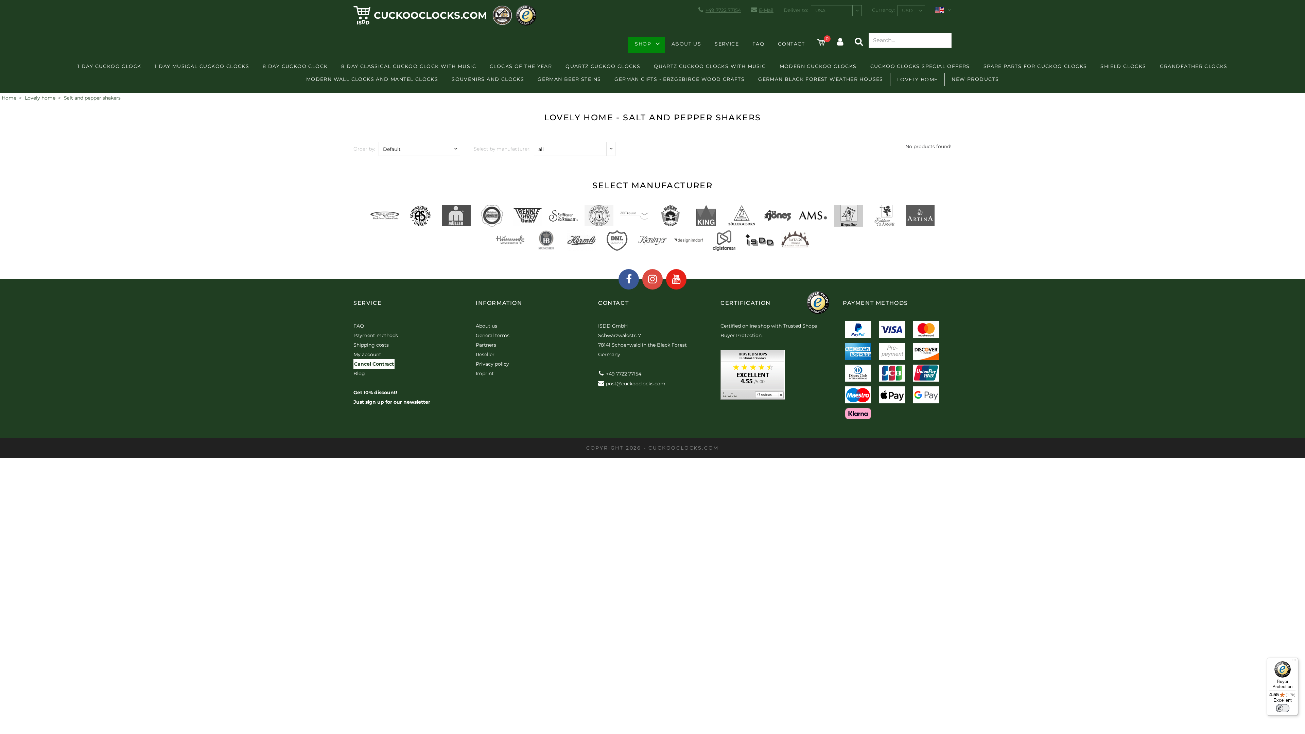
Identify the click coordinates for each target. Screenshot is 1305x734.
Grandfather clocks (1194, 66)
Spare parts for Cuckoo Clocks (1035, 66)
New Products (975, 79)
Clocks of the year (521, 66)
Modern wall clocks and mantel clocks (372, 79)
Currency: (883, 10)
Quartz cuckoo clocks (603, 66)
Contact (791, 44)
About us (686, 44)
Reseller (485, 354)
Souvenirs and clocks (488, 79)
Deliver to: (796, 10)
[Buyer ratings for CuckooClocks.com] (752, 377)
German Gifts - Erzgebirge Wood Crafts (679, 79)
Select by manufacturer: (502, 149)
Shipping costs (371, 345)
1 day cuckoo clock (109, 66)
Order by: (364, 149)
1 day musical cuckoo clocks (202, 66)
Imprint (485, 373)
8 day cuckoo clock (295, 66)
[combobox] (836, 10)
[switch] (1282, 708)
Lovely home (917, 79)
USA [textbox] (820, 10)
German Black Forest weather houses (820, 79)
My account (367, 354)
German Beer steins (569, 79)
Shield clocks (1123, 66)
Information (499, 303)
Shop (643, 44)
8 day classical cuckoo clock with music (408, 66)
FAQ (758, 44)
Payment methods (375, 335)
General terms (492, 335)
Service (727, 44)
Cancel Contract (374, 364)
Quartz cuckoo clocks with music (710, 66)
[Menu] (1294, 662)
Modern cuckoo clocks (818, 66)
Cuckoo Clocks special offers (920, 66)
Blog (359, 373)
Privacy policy (492, 364)
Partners (486, 345)
